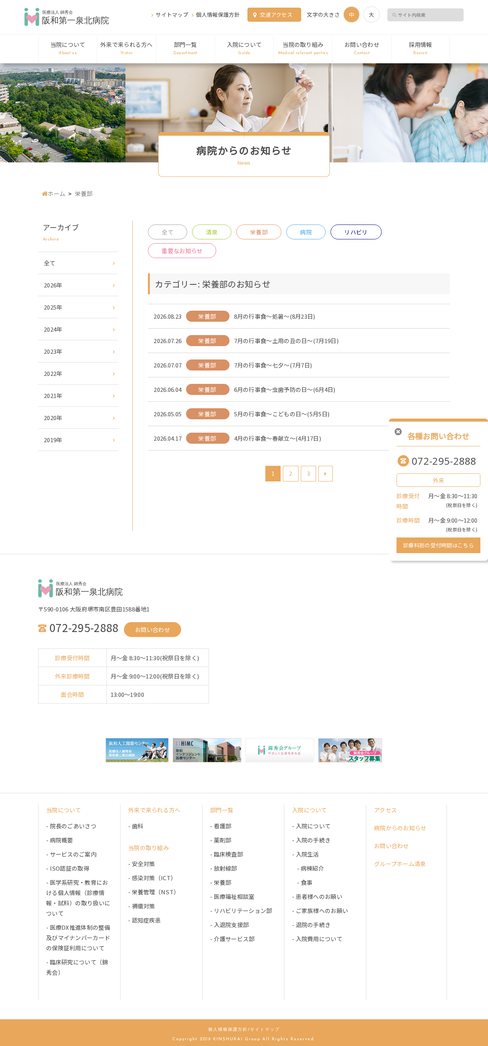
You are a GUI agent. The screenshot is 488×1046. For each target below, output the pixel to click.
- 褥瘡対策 (141, 906)
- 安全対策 (141, 864)
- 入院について (311, 826)
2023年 (53, 351)
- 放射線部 (223, 868)
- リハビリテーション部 (241, 910)
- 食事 (302, 882)
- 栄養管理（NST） (153, 892)
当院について (67, 47)
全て (167, 232)
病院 (306, 232)
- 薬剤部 (220, 840)
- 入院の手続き (311, 840)
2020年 (53, 418)
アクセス (385, 810)
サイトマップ (172, 14)
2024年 (53, 329)
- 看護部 (220, 826)
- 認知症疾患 (144, 920)
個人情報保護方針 (217, 14)
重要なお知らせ (182, 251)
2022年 (53, 373)
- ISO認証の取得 (67, 868)
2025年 (53, 307)
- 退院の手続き (311, 925)
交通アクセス (276, 14)
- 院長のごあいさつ (71, 826)
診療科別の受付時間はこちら (438, 545)
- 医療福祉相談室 (232, 896)
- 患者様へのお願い (317, 896)
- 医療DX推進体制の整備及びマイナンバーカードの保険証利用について (78, 937)
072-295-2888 (444, 461)
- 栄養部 (220, 882)
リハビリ (356, 232)
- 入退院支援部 (229, 925)
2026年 (53, 285)
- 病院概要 (59, 840)
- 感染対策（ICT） (152, 878)
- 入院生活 (305, 854)
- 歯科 (135, 826)
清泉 (212, 232)
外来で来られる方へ (126, 47)
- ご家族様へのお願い (320, 910)
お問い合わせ (361, 47)
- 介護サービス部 (232, 939)
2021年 (53, 395)
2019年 (53, 440)
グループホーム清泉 (400, 864)
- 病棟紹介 (308, 868)
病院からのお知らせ (400, 828)
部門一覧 (185, 47)
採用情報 (420, 47)
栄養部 (259, 232)
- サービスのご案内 (71, 854)
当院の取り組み (303, 47)
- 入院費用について (317, 939)
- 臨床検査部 (226, 854)
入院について (244, 47)
